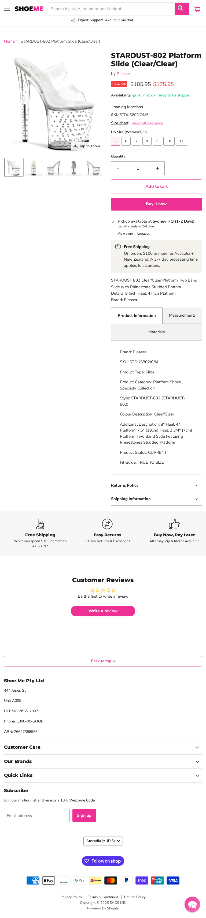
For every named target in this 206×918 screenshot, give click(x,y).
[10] (169, 147)
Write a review (103, 611)
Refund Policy (135, 897)
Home (9, 41)
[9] (158, 147)
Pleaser (123, 73)
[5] (116, 147)
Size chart (119, 123)
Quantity (118, 157)
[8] (147, 147)
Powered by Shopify (103, 908)
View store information (134, 233)
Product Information (137, 315)
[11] (182, 147)
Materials (156, 332)
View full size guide (147, 123)
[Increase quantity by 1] (158, 168)
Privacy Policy (71, 897)
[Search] (182, 9)
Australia (100, 840)
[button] (14, 167)
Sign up (84, 815)
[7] (137, 147)
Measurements (182, 315)
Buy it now (156, 204)
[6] (127, 147)
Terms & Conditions (103, 897)
